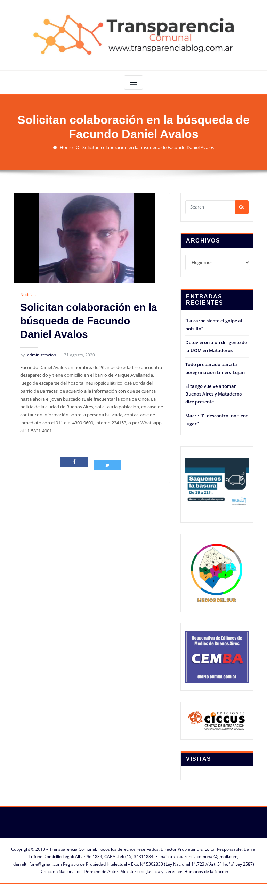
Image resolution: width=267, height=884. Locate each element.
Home (66, 147)
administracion (38, 355)
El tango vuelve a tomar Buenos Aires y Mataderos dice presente (213, 394)
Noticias (28, 294)
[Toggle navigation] (133, 82)
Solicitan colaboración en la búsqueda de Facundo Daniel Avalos (148, 147)
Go (242, 207)
